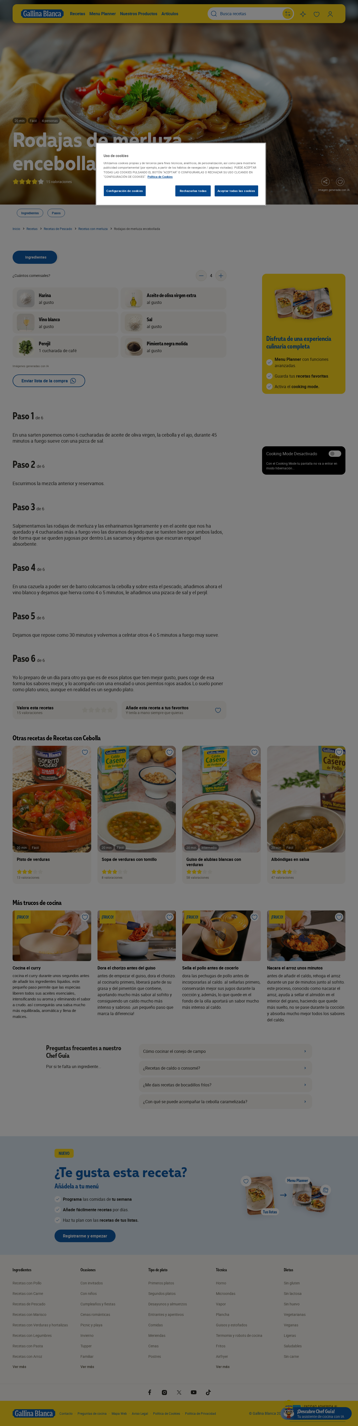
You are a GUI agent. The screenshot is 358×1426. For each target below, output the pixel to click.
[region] (181, 174)
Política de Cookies (160, 177)
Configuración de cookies (124, 191)
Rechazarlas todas (193, 191)
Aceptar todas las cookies (236, 191)
